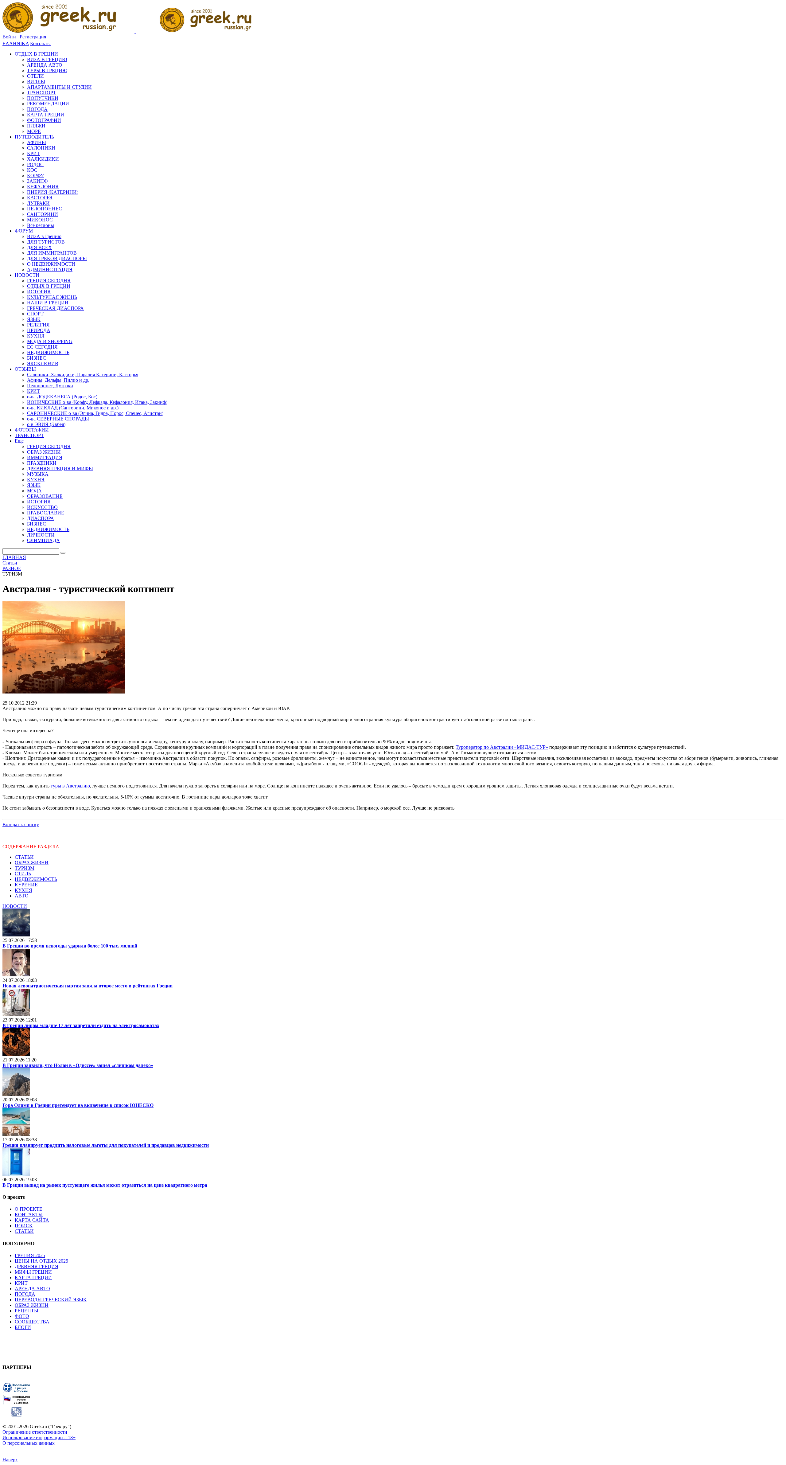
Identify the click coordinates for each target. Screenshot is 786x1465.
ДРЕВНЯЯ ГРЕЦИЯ (36, 1266)
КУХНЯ (23, 890)
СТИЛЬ (23, 873)
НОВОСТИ (14, 906)
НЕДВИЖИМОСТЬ (36, 879)
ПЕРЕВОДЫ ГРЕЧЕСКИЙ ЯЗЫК (51, 1299)
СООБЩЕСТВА (32, 1321)
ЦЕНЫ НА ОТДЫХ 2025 (41, 1261)
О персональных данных (28, 1443)
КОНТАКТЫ (29, 1214)
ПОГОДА (25, 1294)
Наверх (10, 1459)
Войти (9, 36)
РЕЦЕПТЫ (26, 1310)
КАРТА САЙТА (32, 1220)
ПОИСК (24, 1225)
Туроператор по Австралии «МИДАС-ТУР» (502, 747)
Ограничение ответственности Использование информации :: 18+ (39, 1434)
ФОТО (22, 1316)
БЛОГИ (23, 1327)
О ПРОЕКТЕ (28, 1209)
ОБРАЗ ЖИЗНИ (32, 862)
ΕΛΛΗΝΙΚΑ (15, 43)
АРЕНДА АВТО (32, 1288)
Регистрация (33, 36)
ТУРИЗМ (24, 868)
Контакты (40, 43)
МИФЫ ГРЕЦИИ (33, 1272)
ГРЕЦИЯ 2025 (30, 1255)
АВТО (22, 895)
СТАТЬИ (24, 857)
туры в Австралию (70, 785)
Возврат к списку (20, 824)
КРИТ (21, 1283)
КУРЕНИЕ (26, 884)
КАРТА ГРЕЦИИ (33, 1277)
